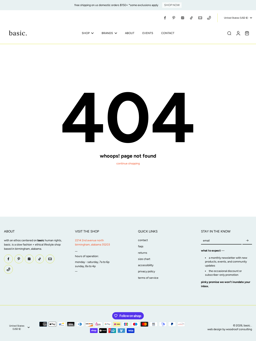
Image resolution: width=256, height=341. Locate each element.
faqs (140, 246)
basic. (247, 325)
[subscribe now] (247, 240)
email (206, 240)
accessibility (145, 265)
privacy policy (146, 271)
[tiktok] (191, 17)
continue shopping (128, 163)
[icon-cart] (246, 33)
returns (142, 252)
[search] (229, 33)
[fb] (165, 17)
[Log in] (238, 33)
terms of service (148, 278)
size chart (144, 259)
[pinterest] (173, 17)
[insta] (182, 17)
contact (143, 240)
